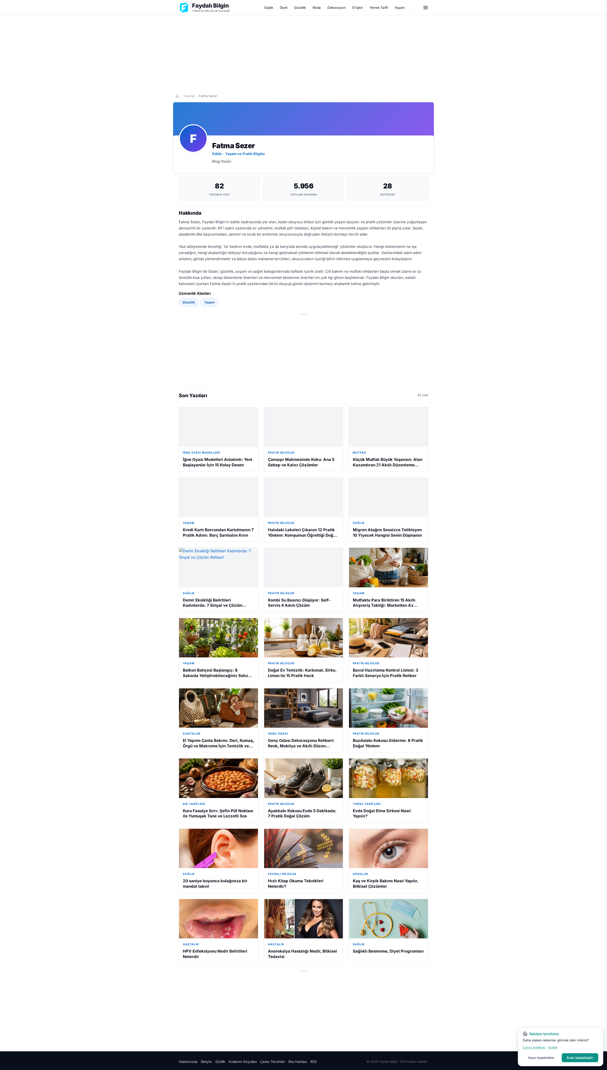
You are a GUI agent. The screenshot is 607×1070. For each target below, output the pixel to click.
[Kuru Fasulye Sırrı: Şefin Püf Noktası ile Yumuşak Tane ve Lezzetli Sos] (218, 778)
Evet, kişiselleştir (580, 1058)
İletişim (206, 1062)
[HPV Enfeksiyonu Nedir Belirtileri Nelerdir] (218, 918)
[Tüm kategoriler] (425, 7)
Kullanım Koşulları (243, 1062)
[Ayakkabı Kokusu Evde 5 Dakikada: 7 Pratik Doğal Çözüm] (303, 778)
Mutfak (359, 452)
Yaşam (400, 7)
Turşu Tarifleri (367, 804)
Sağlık (268, 7)
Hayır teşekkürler (541, 1058)
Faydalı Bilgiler (282, 874)
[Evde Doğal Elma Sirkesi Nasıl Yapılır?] (388, 778)
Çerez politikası (534, 1047)
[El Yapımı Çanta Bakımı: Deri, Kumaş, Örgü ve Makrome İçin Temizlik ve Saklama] (218, 708)
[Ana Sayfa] (177, 96)
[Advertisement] (303, 52)
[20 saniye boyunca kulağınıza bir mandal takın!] (218, 848)
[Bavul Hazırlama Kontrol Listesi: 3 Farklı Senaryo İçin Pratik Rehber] (388, 637)
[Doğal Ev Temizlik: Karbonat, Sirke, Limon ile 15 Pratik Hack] (303, 637)
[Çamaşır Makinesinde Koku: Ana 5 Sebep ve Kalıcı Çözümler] (303, 427)
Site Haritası (297, 1062)
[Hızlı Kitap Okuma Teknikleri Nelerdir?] (303, 848)
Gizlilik (220, 1062)
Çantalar (192, 733)
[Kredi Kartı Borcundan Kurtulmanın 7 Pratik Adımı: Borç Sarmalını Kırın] (218, 497)
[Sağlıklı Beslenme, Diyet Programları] (388, 918)
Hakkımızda (188, 1062)
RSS (313, 1062)
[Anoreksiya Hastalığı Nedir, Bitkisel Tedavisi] (303, 918)
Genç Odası (278, 733)
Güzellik (300, 7)
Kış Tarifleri (194, 804)
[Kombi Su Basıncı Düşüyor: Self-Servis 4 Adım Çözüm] (303, 567)
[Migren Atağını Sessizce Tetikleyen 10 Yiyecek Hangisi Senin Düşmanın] (388, 497)
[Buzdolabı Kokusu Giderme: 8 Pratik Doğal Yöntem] (388, 708)
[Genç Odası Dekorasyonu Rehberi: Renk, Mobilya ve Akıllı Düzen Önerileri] (303, 708)
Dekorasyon (336, 7)
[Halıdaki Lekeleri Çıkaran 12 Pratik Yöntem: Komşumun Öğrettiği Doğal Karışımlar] (303, 497)
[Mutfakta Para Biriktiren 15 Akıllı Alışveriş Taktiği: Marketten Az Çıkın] (388, 567)
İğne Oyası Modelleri (201, 452)
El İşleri (357, 7)
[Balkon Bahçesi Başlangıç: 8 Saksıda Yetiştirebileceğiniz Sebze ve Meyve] (218, 637)
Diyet (284, 7)
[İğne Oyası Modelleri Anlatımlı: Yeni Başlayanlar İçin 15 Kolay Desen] (218, 427)
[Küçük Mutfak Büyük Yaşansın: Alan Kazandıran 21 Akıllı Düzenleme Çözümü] (388, 427)
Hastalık (191, 944)
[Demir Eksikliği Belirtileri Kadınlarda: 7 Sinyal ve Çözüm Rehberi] (218, 567)
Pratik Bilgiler (281, 452)
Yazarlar (189, 96)
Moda (317, 7)
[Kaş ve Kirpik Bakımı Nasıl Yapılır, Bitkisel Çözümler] (388, 848)
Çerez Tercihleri (272, 1062)
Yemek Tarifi (378, 7)
